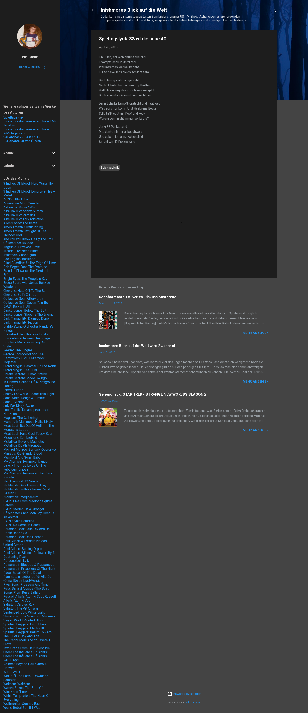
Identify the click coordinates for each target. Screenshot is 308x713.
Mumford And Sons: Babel (22, 457)
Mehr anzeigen (256, 333)
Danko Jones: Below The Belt (24, 310)
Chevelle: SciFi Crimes (19, 295)
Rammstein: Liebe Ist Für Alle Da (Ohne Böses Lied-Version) (27, 579)
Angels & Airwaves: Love (21, 247)
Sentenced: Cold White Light (24, 612)
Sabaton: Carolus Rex (18, 604)
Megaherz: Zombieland (20, 438)
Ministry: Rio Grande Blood (22, 453)
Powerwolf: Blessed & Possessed (28, 565)
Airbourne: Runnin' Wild (19, 207)
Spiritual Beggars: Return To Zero (27, 632)
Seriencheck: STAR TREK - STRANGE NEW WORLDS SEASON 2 (152, 394)
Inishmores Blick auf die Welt (134, 10)
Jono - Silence (14, 402)
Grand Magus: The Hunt (20, 370)
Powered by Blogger (186, 694)
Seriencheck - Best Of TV (21, 137)
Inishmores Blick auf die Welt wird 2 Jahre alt (138, 345)
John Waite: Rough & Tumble (24, 398)
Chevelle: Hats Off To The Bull (25, 291)
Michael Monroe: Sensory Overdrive (29, 450)
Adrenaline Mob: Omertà (21, 203)
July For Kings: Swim (18, 406)
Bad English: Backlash (19, 259)
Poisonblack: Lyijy (16, 561)
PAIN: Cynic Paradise (18, 521)
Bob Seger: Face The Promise (25, 267)
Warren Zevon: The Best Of (23, 688)
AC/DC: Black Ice (15, 199)
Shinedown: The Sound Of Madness (29, 616)
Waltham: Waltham (16, 684)
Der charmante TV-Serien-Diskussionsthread (137, 297)
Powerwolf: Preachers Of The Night (29, 569)
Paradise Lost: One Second (23, 537)
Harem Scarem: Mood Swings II (26, 378)
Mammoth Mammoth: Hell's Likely (28, 422)
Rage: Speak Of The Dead (22, 573)
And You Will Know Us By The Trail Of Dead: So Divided (28, 241)
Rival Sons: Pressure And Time (26, 585)
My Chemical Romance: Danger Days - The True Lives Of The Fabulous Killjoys (26, 465)
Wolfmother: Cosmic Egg (21, 704)
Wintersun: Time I (16, 692)
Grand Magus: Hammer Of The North (29, 366)
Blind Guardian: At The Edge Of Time (29, 263)
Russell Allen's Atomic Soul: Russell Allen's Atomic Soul (29, 598)
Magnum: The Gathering (20, 418)
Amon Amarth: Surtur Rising (23, 227)
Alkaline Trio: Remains (19, 215)
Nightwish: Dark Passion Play (25, 485)
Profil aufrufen (29, 67)
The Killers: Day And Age (21, 636)
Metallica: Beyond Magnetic (23, 442)
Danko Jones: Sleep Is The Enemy (28, 314)
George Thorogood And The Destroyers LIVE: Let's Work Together (24, 358)
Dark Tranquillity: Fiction (20, 322)
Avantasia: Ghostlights (19, 255)
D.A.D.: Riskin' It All (16, 307)
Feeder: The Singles (18, 350)
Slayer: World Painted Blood (23, 620)
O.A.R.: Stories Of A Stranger (23, 509)
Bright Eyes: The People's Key (25, 279)
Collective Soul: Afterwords (23, 299)
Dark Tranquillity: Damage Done (26, 318)
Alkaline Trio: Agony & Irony (23, 211)
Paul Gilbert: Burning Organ (22, 549)
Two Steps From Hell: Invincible (26, 648)
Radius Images (192, 702)
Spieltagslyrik (110, 168)
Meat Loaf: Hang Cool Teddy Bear (27, 434)
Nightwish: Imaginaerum (20, 497)
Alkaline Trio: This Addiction (23, 219)
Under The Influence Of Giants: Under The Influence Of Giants (25, 654)
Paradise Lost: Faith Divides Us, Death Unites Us (26, 531)
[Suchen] (274, 11)
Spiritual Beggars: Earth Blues (25, 624)
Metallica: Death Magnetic (22, 446)
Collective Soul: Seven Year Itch (26, 303)
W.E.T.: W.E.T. (12, 672)
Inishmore (30, 57)
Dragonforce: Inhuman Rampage (26, 338)
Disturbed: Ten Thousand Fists (25, 334)
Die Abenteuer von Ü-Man (22, 141)
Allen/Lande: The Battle (20, 223)
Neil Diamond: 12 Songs (21, 481)
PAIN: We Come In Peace (21, 525)
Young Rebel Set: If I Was (21, 708)
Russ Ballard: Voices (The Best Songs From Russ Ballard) (26, 590)
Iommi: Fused (13, 390)
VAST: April (11, 660)
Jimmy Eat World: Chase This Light (28, 394)
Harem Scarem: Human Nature (25, 374)
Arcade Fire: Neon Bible (20, 251)
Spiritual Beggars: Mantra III (23, 628)
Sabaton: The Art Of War (20, 608)
